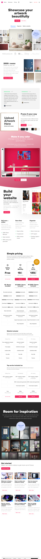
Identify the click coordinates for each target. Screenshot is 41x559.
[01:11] (20, 501)
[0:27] (7, 501)
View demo (24, 20)
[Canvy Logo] (2, 2)
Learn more (7, 212)
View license (7, 316)
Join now (35, 2)
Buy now (20, 279)
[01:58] (34, 501)
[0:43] (7, 478)
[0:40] (34, 478)
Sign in (31, 2)
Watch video (4, 490)
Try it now (17, 20)
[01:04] (20, 478)
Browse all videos (5, 468)
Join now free (7, 279)
